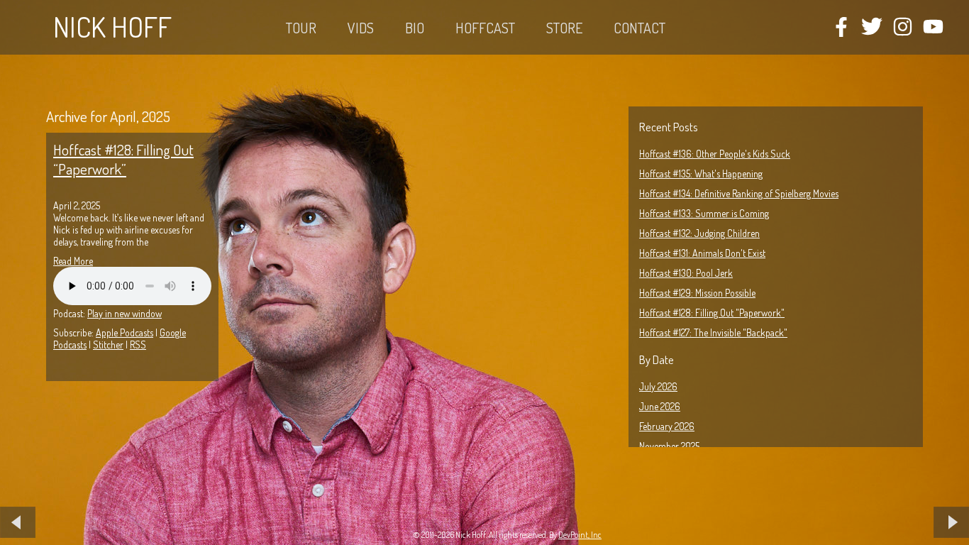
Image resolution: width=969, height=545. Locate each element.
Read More (73, 261)
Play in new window (124, 313)
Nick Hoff (112, 26)
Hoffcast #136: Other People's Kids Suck (714, 154)
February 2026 (666, 426)
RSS (138, 344)
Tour (301, 27)
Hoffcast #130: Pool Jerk (686, 273)
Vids (361, 27)
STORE (564, 27)
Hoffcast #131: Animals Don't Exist (702, 253)
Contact (639, 27)
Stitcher (108, 344)
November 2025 (669, 446)
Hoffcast (485, 27)
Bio (414, 27)
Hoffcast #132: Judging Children (699, 233)
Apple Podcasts (124, 332)
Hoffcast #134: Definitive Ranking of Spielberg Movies (738, 193)
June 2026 (659, 406)
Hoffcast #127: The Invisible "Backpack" (713, 332)
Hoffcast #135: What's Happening (701, 173)
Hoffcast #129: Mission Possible (697, 293)
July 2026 (658, 386)
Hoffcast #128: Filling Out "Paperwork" (712, 313)
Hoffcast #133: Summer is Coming (704, 213)
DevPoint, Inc (580, 534)
